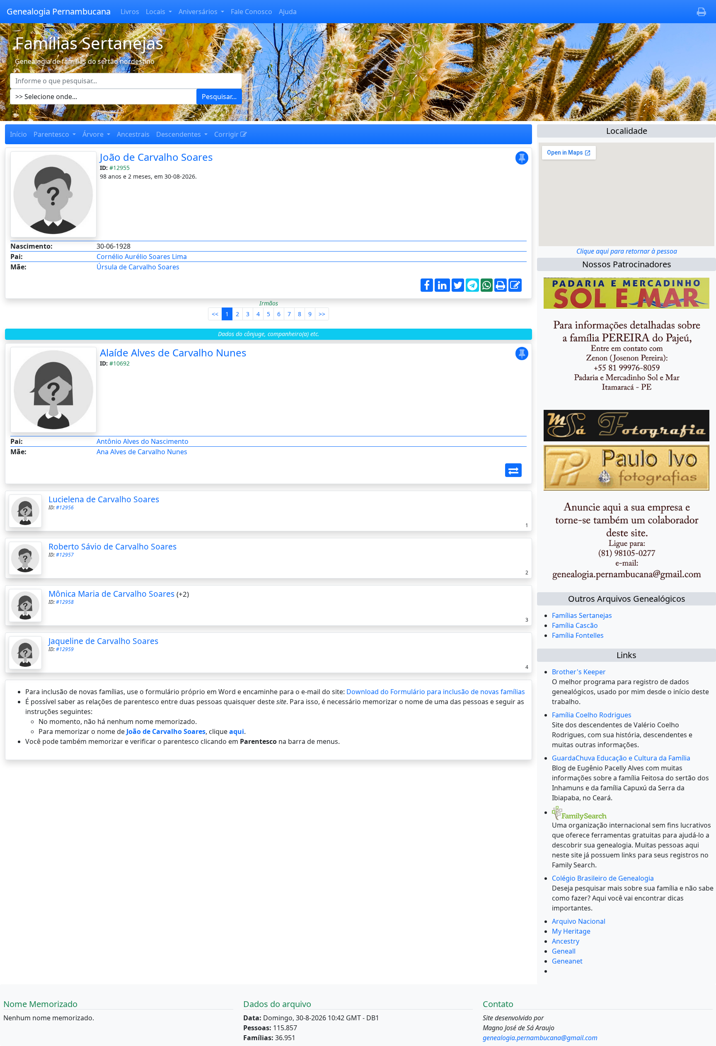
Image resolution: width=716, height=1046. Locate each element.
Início (18, 134)
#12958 (65, 601)
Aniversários (199, 11)
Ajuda (288, 11)
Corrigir (227, 134)
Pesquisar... (219, 96)
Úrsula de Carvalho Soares (138, 266)
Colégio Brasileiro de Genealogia (603, 878)
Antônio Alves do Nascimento (143, 441)
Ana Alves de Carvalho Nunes (142, 451)
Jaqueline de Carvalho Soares (103, 640)
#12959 (65, 649)
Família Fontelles (578, 635)
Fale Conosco (251, 11)
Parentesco (52, 134)
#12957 (65, 554)
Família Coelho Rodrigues (591, 714)
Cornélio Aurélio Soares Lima (142, 256)
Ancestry (565, 941)
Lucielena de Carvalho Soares (103, 499)
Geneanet (567, 961)
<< (215, 314)
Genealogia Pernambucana (59, 11)
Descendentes (179, 134)
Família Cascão (575, 625)
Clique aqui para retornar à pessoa (626, 251)
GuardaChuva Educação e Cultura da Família (621, 758)
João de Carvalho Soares (156, 157)
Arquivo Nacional (578, 921)
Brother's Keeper (579, 671)
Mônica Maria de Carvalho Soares (111, 593)
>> (322, 314)
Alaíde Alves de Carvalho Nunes (173, 352)
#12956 (65, 507)
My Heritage (571, 931)
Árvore (93, 134)
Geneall (564, 951)
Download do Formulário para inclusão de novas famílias (435, 691)
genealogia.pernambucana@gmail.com (540, 1037)
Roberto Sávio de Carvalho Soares (112, 546)
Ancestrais (133, 134)
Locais (156, 11)
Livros (130, 11)
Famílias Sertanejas (582, 615)
